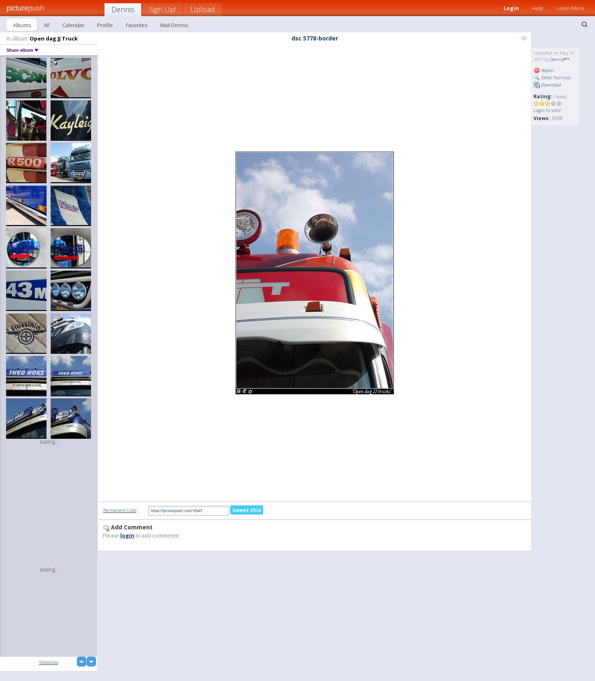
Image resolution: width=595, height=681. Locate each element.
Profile (105, 25)
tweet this (246, 510)
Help (537, 8)
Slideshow (48, 662)
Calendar (73, 25)
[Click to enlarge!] (315, 273)
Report (547, 70)
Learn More (570, 8)
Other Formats (555, 77)
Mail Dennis (174, 25)
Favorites (136, 25)
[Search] (584, 24)
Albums (22, 25)
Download (550, 85)
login (127, 535)
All (46, 25)
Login (511, 8)
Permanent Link (119, 510)
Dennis (122, 9)
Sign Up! (162, 9)
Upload (202, 9)
